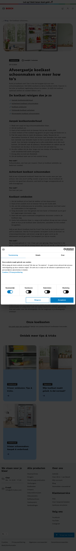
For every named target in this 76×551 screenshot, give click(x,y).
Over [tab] (62, 255)
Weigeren (37, 300)
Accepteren (62, 300)
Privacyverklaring (16, 272)
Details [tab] (38, 255)
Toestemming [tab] (13, 255)
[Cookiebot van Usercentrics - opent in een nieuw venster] (65, 249)
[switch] (28, 291)
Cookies (5, 272)
